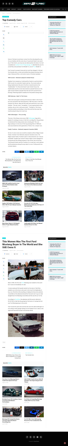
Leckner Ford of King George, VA (23, 65)
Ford (34, 66)
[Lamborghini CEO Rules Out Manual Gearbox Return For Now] (34, 216)
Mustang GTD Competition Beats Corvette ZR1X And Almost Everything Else (11, 420)
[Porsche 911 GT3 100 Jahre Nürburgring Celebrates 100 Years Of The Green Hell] (34, 196)
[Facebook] (3, 34)
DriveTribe (17, 299)
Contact (13, 9)
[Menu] (3, 9)
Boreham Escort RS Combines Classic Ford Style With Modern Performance (12, 401)
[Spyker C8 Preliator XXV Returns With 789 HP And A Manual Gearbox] (12, 196)
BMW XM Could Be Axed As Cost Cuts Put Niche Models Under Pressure (10, 185)
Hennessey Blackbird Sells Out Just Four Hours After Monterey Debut (33, 184)
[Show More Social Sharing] (31, 26)
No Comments (32, 23)
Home (8, 9)
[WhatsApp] (3, 48)
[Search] (63, 9)
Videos (19, 9)
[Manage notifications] (65, 443)
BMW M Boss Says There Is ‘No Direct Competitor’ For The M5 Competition (13, 356)
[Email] (3, 38)
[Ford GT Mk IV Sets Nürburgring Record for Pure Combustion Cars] (34, 411)
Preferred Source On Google (52, 9)
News (4, 238)
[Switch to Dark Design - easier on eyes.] (65, 9)
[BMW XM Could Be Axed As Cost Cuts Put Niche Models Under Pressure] (12, 176)
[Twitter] (3, 41)
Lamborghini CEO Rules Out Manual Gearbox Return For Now (33, 224)
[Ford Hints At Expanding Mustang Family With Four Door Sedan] (34, 391)
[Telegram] (3, 51)
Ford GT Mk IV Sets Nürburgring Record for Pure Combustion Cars (33, 419)
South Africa (27, 9)
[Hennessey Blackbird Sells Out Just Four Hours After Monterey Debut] (34, 176)
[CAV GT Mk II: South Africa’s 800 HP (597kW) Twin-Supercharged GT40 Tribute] (34, 371)
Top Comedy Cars (29, 355)
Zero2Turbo (5, 16)
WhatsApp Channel (37, 9)
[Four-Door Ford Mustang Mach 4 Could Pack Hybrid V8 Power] (12, 371)
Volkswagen (32, 118)
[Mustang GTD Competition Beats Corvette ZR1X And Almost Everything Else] (12, 411)
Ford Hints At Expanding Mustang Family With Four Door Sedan (33, 400)
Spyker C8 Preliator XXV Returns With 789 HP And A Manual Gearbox (11, 204)
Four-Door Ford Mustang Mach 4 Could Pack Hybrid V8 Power (10, 379)
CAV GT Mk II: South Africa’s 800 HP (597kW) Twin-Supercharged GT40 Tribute (33, 380)
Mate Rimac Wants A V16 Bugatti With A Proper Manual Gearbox (10, 224)
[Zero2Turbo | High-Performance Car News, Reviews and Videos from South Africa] (34, 3)
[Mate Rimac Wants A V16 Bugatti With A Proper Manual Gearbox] (12, 216)
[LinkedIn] (3, 44)
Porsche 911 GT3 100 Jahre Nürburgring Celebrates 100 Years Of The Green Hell (34, 205)
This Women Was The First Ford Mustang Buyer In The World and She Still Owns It (13, 161)
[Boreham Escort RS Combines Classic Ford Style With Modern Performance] (12, 391)
